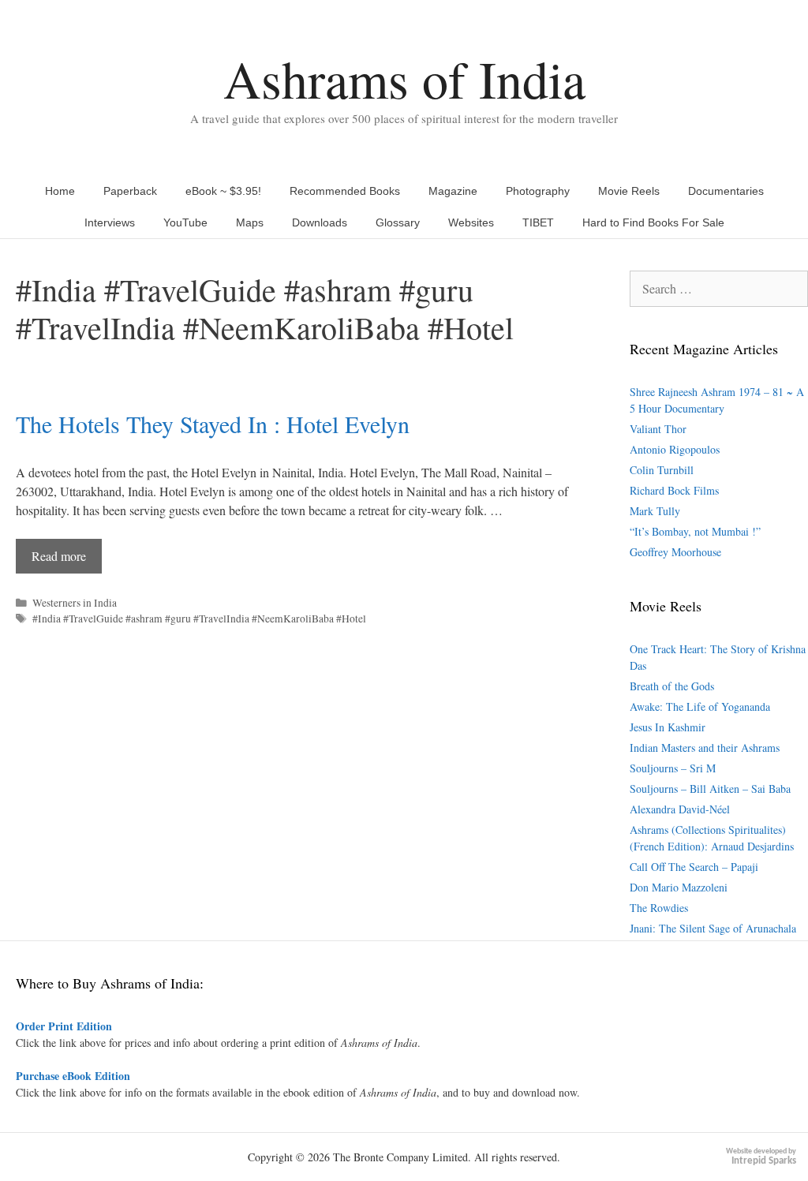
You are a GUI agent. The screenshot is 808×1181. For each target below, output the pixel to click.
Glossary (398, 222)
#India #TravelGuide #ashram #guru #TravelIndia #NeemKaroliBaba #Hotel (199, 618)
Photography (538, 191)
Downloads (319, 222)
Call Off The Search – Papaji (694, 866)
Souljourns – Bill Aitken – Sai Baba (710, 788)
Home (60, 191)
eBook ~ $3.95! (223, 191)
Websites (471, 222)
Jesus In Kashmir (667, 726)
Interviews (109, 222)
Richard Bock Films (674, 490)
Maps (250, 222)
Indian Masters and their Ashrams (705, 747)
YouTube (185, 222)
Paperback (130, 191)
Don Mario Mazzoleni (679, 887)
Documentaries (726, 191)
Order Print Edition (64, 1026)
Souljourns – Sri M (673, 768)
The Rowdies (659, 907)
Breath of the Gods (672, 685)
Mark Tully (655, 510)
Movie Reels (629, 191)
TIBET (538, 222)
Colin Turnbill (662, 469)
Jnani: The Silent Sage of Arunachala (713, 928)
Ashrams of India (404, 78)
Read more (59, 556)
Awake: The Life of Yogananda (700, 706)
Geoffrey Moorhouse (675, 551)
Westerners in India (74, 603)
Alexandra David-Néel (680, 809)
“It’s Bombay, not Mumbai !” (695, 531)
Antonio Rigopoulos (675, 449)
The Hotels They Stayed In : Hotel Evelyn (213, 423)
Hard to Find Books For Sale (653, 222)
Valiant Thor (658, 428)
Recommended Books (345, 191)
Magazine (452, 191)
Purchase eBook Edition (73, 1075)
